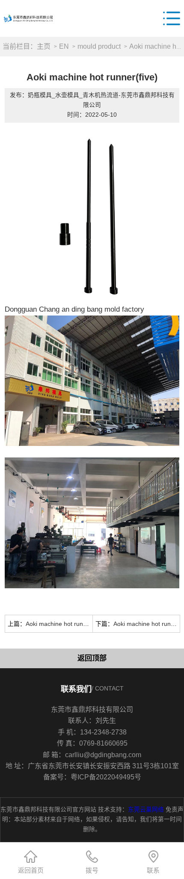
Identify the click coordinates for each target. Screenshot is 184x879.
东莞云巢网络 (146, 809)
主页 (43, 46)
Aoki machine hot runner (146, 623)
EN (64, 46)
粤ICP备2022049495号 (106, 777)
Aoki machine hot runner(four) (66, 623)
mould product (99, 46)
